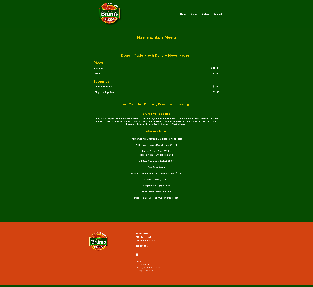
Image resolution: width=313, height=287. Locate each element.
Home (183, 14)
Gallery (205, 14)
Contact (218, 14)
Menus (194, 14)
